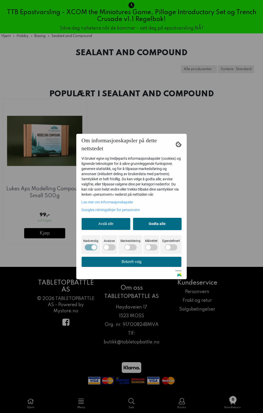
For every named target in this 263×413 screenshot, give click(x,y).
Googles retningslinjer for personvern (110, 210)
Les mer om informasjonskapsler (107, 202)
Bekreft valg (131, 261)
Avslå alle (105, 224)
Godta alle (157, 224)
